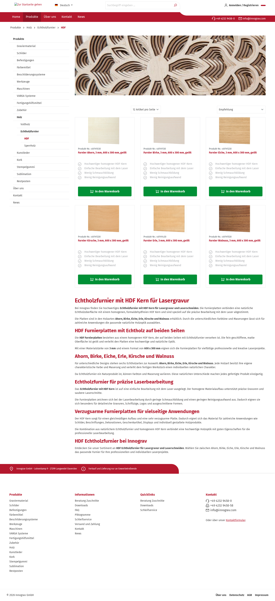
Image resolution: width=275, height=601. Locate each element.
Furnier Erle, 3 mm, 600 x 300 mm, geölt (166, 240)
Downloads (81, 505)
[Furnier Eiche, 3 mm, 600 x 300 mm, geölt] (235, 131)
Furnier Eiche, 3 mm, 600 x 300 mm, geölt (233, 152)
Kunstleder (23, 152)
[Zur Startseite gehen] (28, 5)
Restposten (23, 181)
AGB (249, 595)
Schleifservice (83, 519)
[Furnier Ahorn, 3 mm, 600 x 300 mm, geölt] (105, 131)
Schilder (22, 53)
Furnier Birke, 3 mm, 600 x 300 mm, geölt (167, 152)
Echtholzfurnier (30, 131)
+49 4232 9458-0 (225, 18)
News (16, 202)
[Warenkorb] (263, 5)
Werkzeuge (23, 81)
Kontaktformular (235, 520)
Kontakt (17, 195)
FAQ (77, 510)
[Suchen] (175, 5)
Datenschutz (236, 595)
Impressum (261, 595)
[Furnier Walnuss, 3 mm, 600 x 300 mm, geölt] (235, 219)
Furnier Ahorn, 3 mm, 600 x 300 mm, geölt (102, 152)
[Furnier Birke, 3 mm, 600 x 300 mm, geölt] (170, 131)
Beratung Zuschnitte (87, 500)
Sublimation (24, 174)
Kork (19, 160)
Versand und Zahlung (87, 524)
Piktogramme (83, 514)
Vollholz (25, 124)
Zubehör (22, 110)
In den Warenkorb (107, 191)
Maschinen (23, 88)
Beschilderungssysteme (31, 74)
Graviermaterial (26, 46)
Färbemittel (23, 67)
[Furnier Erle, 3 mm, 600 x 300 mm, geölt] (170, 219)
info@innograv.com (254, 18)
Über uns (18, 188)
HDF (26, 138)
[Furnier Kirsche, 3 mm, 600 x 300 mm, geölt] (105, 219)
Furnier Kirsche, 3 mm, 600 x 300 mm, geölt (103, 240)
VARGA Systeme (26, 96)
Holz (19, 117)
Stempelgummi (26, 167)
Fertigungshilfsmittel (29, 103)
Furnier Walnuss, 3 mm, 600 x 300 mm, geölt (234, 240)
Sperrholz (30, 145)
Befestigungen (25, 60)
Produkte (18, 39)
